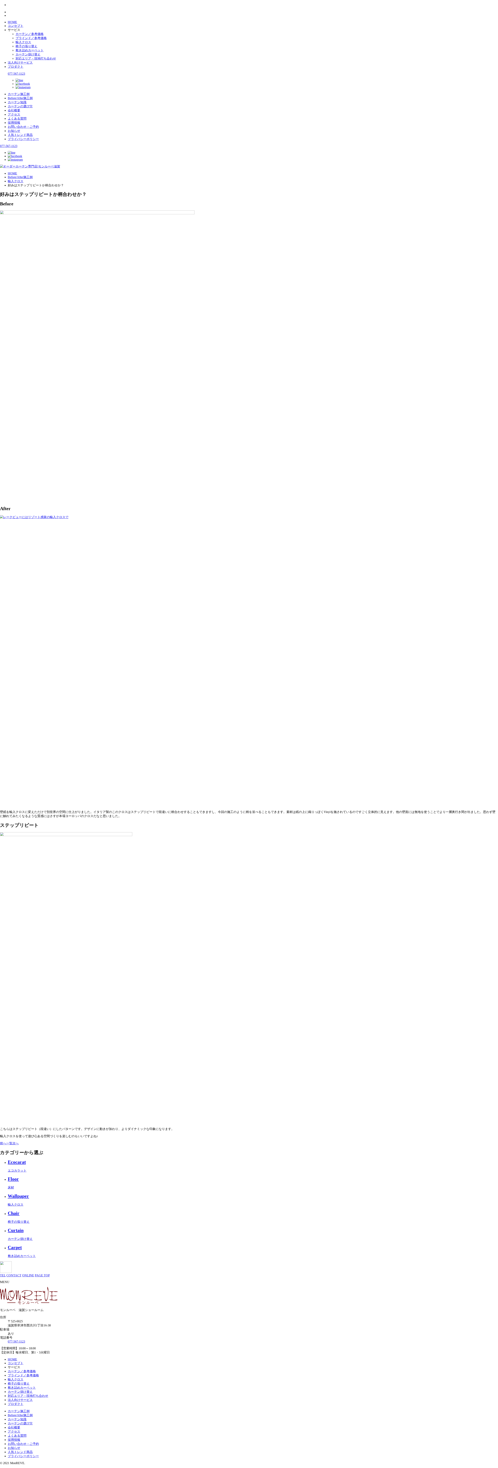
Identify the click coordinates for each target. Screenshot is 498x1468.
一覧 (9, 1143)
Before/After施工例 (20, 98)
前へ (3, 1143)
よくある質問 (17, 118)
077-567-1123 (16, 73)
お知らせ (14, 130)
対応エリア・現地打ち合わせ (36, 58)
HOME (12, 22)
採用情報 (14, 122)
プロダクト (15, 66)
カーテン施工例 (19, 94)
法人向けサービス (20, 62)
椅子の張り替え (26, 46)
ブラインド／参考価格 (31, 38)
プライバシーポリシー (23, 139)
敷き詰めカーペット (30, 50)
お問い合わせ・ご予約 (23, 126)
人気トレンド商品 (20, 135)
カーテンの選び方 (20, 106)
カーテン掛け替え (28, 54)
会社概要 (14, 110)
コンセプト (15, 25)
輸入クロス (23, 42)
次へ (15, 1143)
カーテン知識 (17, 102)
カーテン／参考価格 (30, 34)
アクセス (14, 114)
